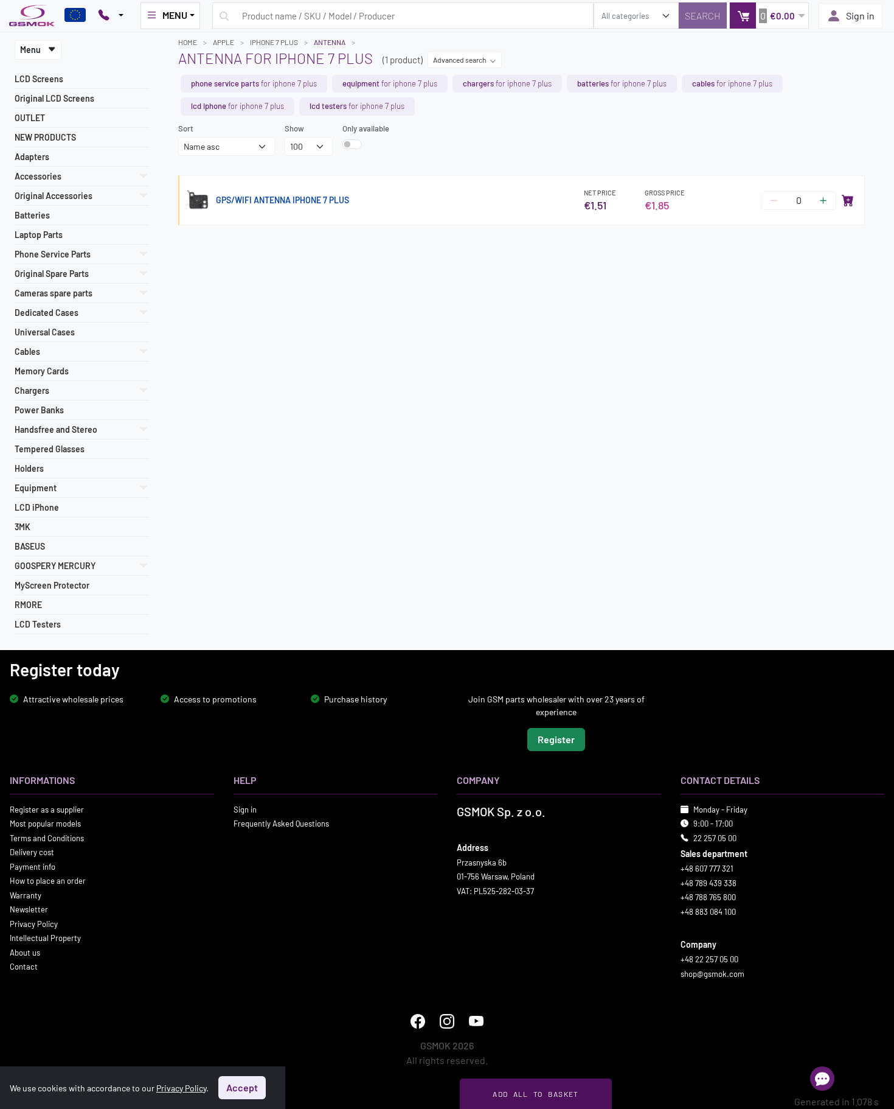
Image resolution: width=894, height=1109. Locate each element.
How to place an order (48, 881)
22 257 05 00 (714, 837)
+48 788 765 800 (708, 897)
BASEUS (30, 546)
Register (556, 738)
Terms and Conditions (47, 837)
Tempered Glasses (50, 449)
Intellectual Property (45, 938)
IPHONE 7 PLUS (274, 42)
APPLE (223, 42)
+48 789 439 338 (708, 882)
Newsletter (29, 909)
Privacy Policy (34, 923)
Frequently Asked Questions (281, 823)
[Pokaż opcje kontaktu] (110, 15)
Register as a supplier (47, 809)
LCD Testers (38, 624)
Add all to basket (535, 1094)
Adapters (32, 157)
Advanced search (460, 59)
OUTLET (30, 118)
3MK (22, 527)
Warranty (25, 895)
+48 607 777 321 (707, 868)
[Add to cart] (847, 200)
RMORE (28, 605)
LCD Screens (39, 79)
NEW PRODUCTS (45, 137)
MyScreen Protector (52, 585)
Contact (24, 966)
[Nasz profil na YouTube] (476, 1021)
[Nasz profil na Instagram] (447, 1021)
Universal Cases (45, 332)
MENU (174, 15)
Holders (29, 468)
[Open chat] (822, 1079)
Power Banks (39, 410)
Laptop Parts (39, 234)
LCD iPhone (37, 507)
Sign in (860, 15)
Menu (31, 49)
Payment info (32, 866)
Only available (365, 128)
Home (187, 42)
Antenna (329, 42)
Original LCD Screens (54, 98)
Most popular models (45, 823)
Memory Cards (42, 371)
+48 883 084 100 (708, 911)
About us (25, 952)
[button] (769, 15)
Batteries (32, 215)
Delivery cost (32, 852)
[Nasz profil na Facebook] (417, 1021)
